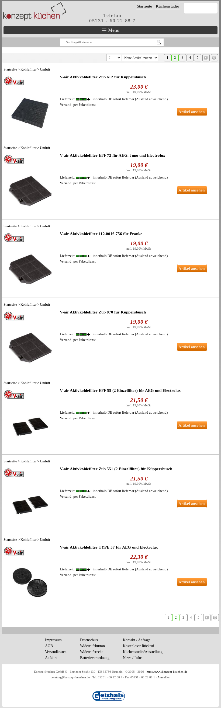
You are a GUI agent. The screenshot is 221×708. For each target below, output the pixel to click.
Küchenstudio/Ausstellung (143, 652)
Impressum (53, 640)
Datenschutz (89, 640)
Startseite (144, 6)
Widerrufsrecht (91, 652)
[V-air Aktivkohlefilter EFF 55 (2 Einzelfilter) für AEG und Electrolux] (30, 418)
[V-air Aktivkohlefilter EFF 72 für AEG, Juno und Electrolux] (30, 182)
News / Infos (132, 658)
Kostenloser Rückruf (138, 646)
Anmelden (163, 677)
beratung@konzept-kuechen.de (70, 677)
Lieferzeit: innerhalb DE (97, 99)
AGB (49, 646)
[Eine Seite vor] (206, 57)
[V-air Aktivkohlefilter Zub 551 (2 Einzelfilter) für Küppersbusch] (30, 496)
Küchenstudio (167, 6)
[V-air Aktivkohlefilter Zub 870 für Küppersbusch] (30, 339)
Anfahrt (51, 658)
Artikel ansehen (191, 112)
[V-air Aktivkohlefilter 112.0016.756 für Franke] (30, 261)
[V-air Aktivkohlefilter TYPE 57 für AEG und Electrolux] (30, 574)
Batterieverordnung (94, 658)
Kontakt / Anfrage (136, 640)
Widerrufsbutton (92, 646)
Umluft (45, 69)
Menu (113, 30)
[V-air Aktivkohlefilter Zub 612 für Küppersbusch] (30, 104)
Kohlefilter (28, 69)
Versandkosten (56, 652)
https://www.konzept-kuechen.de (167, 671)
